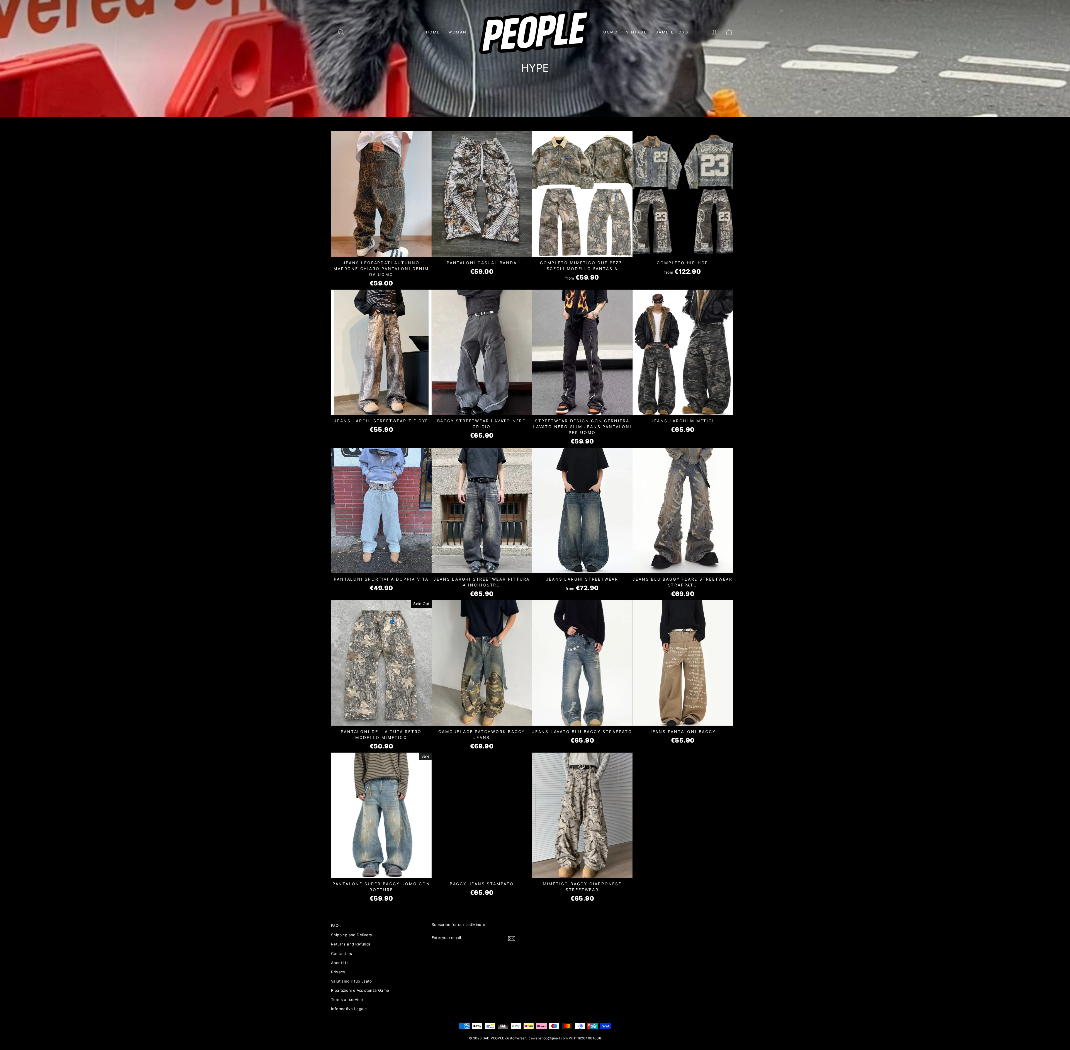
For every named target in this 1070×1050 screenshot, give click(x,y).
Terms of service (347, 999)
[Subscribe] (511, 938)
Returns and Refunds (351, 944)
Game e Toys (672, 32)
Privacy (338, 972)
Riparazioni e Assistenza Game (360, 990)
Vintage (636, 32)
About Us (339, 963)
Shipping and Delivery (351, 935)
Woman (457, 32)
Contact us (341, 953)
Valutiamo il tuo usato (351, 981)
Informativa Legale (349, 1009)
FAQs (336, 925)
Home (433, 32)
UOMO (610, 32)
